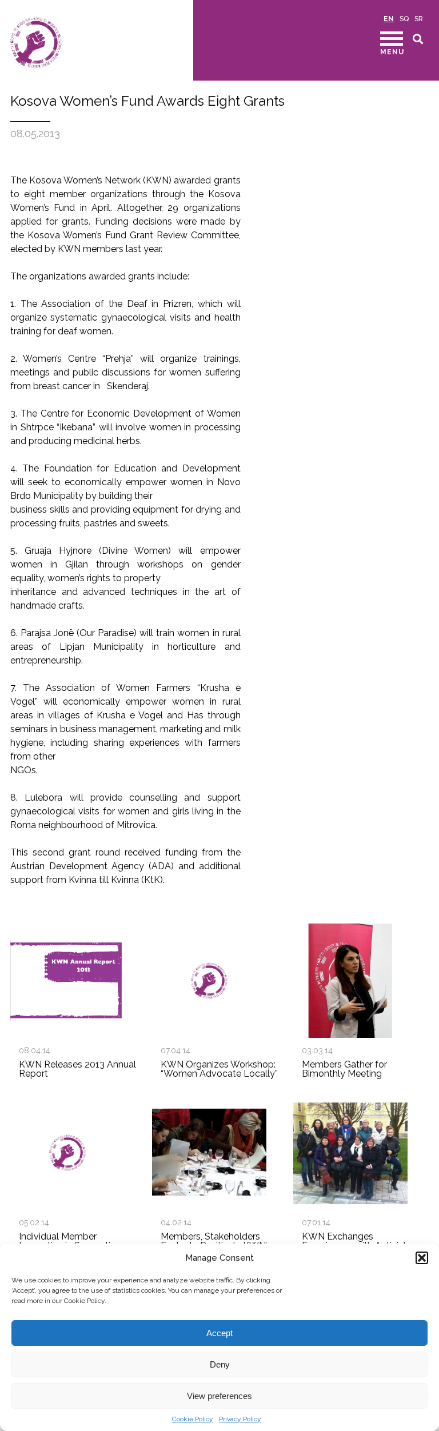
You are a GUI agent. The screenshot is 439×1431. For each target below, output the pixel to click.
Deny (220, 1364)
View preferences (219, 1396)
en (389, 19)
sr (418, 19)
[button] (422, 1258)
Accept (219, 1333)
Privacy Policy (240, 1419)
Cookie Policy (192, 1419)
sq (404, 19)
